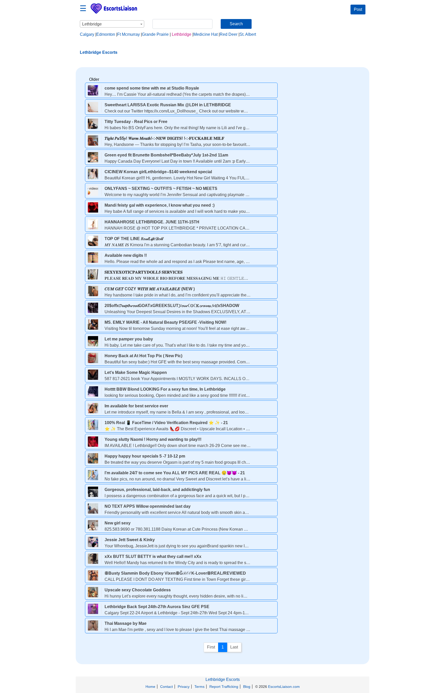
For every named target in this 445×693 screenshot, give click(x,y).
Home (150, 687)
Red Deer (228, 34)
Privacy (184, 687)
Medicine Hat (205, 34)
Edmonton (105, 34)
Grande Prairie (155, 34)
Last (234, 647)
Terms (199, 687)
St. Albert (247, 34)
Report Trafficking (223, 687)
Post (358, 9)
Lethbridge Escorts (223, 679)
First (211, 647)
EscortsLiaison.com (284, 687)
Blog (246, 687)
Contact (166, 687)
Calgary (87, 34)
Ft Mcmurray (128, 34)
